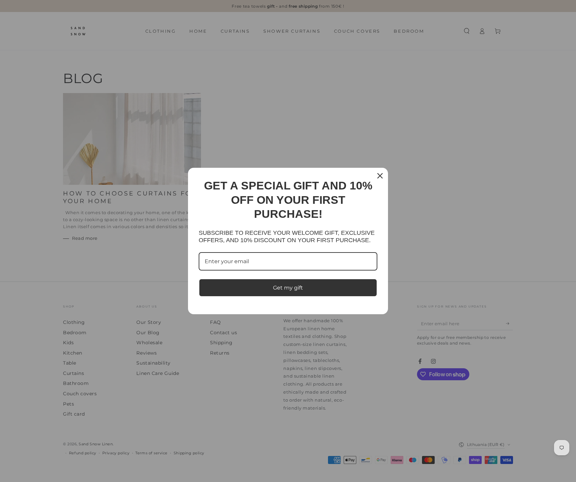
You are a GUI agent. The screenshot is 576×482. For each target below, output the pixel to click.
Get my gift (288, 288)
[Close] (380, 176)
